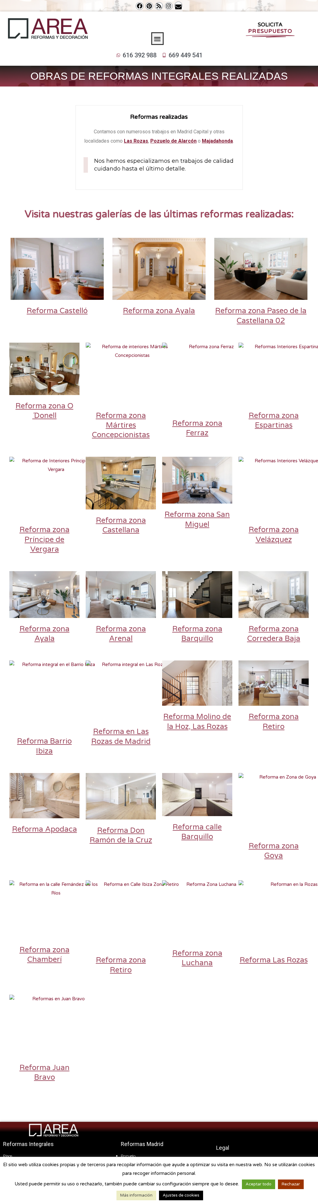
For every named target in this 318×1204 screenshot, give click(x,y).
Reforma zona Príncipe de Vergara (45, 539)
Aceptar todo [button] (258, 1184)
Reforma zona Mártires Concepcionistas (121, 425)
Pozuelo (128, 1155)
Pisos (7, 1155)
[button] (157, 38)
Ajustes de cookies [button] (181, 1195)
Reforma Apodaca (44, 829)
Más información (136, 1195)
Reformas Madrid (142, 1144)
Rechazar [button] (291, 1184)
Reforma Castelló (57, 310)
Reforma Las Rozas (274, 960)
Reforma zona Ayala (159, 310)
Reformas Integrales (28, 1144)
